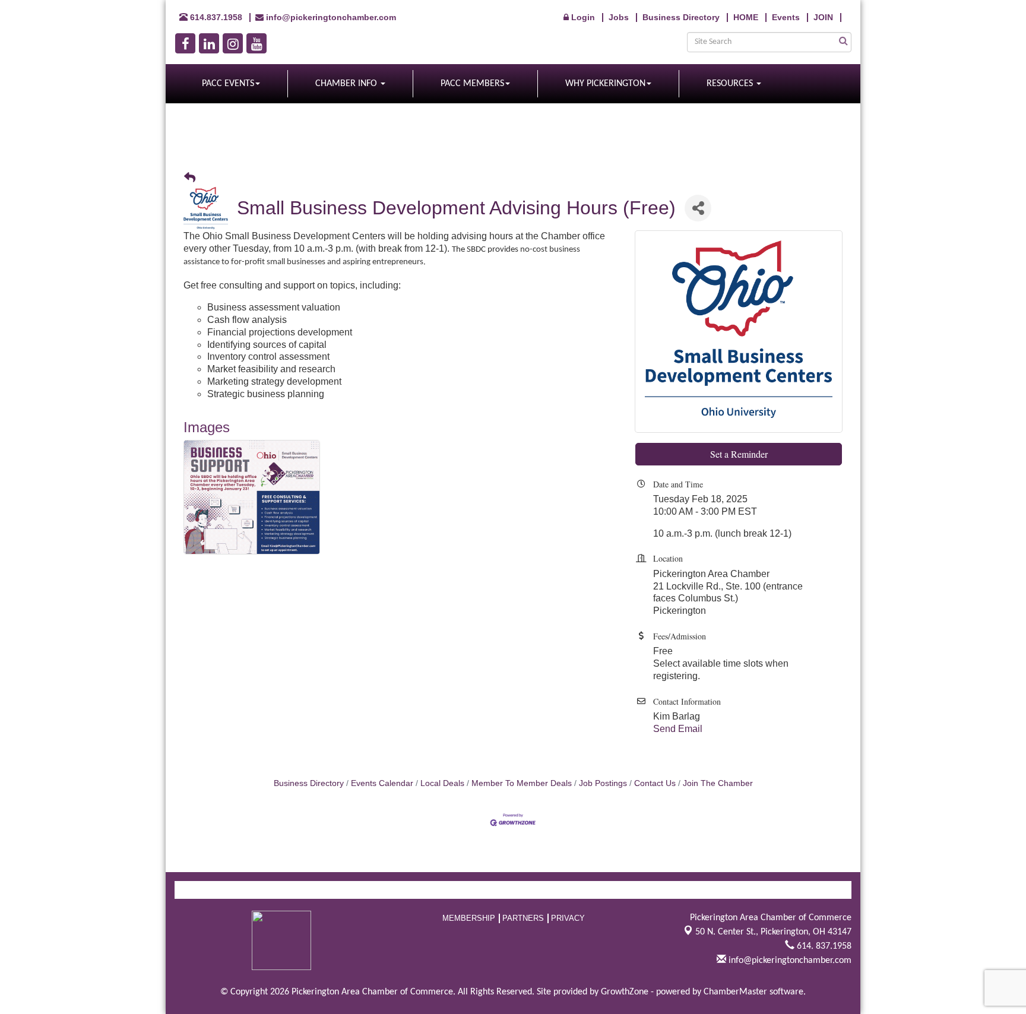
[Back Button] (189, 178)
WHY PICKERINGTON (605, 83)
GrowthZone (624, 992)
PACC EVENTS (228, 83)
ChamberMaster (735, 992)
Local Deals (442, 783)
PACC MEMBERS (472, 83)
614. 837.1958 (822, 946)
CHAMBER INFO (347, 83)
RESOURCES (731, 83)
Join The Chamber (718, 783)
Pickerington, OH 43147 (773, 932)
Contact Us (655, 783)
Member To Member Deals (521, 783)
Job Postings (603, 783)
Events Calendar (382, 783)
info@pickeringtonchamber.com (788, 960)
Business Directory (309, 783)
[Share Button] (698, 208)
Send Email (677, 729)
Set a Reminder (739, 454)
